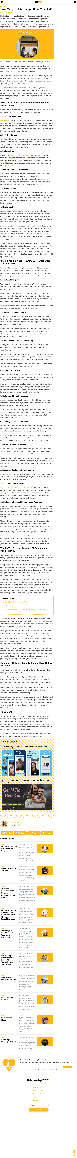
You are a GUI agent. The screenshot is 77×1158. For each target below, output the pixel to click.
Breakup (35, 1090)
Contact (42, 1090)
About (41, 1087)
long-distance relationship (20, 155)
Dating (2, 6)
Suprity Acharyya (6, 12)
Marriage (35, 1093)
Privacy (42, 1093)
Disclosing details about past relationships (15, 487)
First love (3, 120)
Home (41, 1084)
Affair (34, 1097)
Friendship (35, 1100)
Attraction (35, 1087)
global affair (9, 166)
